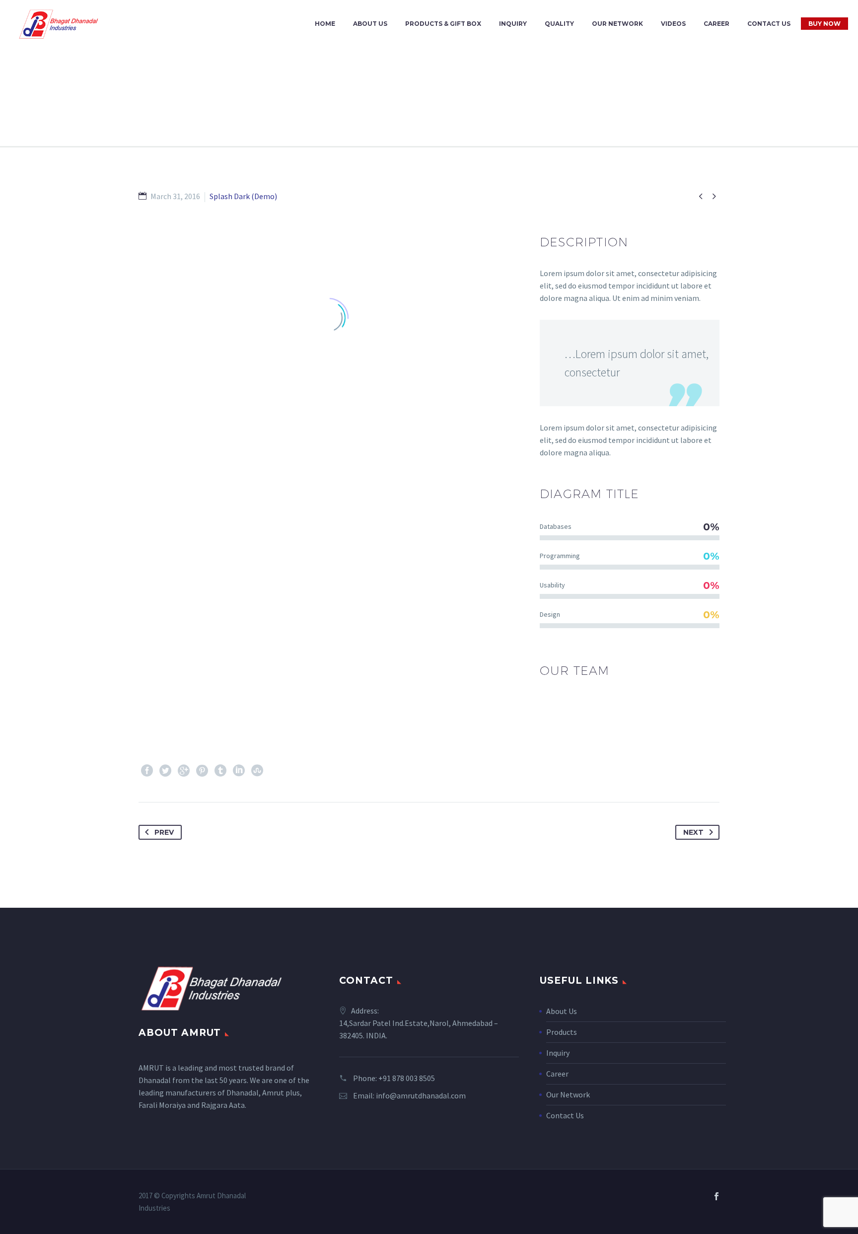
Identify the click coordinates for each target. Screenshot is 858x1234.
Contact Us (768, 23)
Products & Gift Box (443, 23)
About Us (370, 23)
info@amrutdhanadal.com (421, 1095)
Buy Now (824, 23)
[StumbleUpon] (257, 771)
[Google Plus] (184, 771)
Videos (673, 23)
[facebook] (716, 1196)
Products (561, 1032)
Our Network (617, 23)
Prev (164, 832)
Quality (559, 23)
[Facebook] (147, 771)
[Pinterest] (202, 771)
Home (325, 23)
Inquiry (513, 23)
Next (693, 832)
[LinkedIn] (239, 771)
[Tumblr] (220, 771)
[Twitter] (165, 771)
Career (716, 23)
